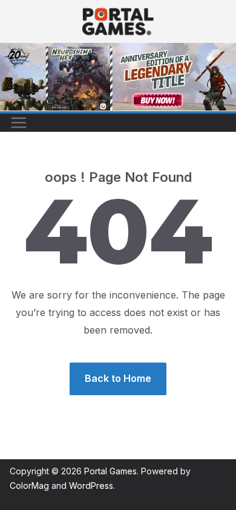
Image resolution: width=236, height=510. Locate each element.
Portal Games (110, 471)
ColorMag (29, 485)
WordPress (91, 485)
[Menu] (19, 123)
